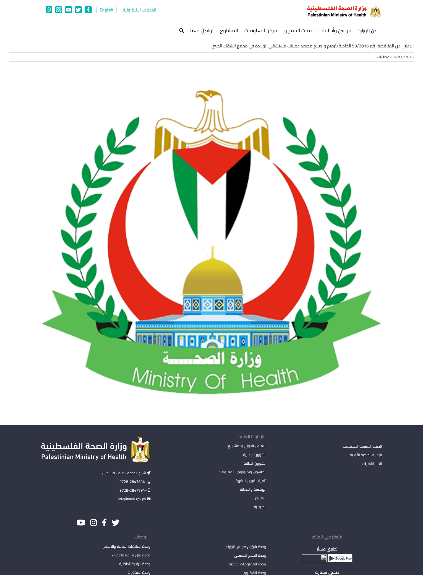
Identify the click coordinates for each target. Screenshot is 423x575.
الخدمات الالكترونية (139, 10)
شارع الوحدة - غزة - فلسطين (124, 472)
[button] (181, 30)
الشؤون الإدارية (254, 454)
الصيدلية (260, 506)
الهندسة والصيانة (253, 489)
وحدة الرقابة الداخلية (134, 563)
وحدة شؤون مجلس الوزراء (246, 547)
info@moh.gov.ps (132, 498)
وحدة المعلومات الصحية (247, 564)
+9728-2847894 (134, 481)
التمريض (260, 498)
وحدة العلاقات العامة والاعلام (126, 546)
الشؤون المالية (255, 463)
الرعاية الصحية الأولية (366, 454)
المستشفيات (372, 463)
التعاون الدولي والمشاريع (247, 445)
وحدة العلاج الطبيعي (250, 555)
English (106, 10)
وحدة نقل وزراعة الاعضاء (131, 555)
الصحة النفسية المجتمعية (362, 447)
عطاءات (383, 56)
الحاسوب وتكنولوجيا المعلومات (242, 471)
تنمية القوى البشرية (251, 480)
